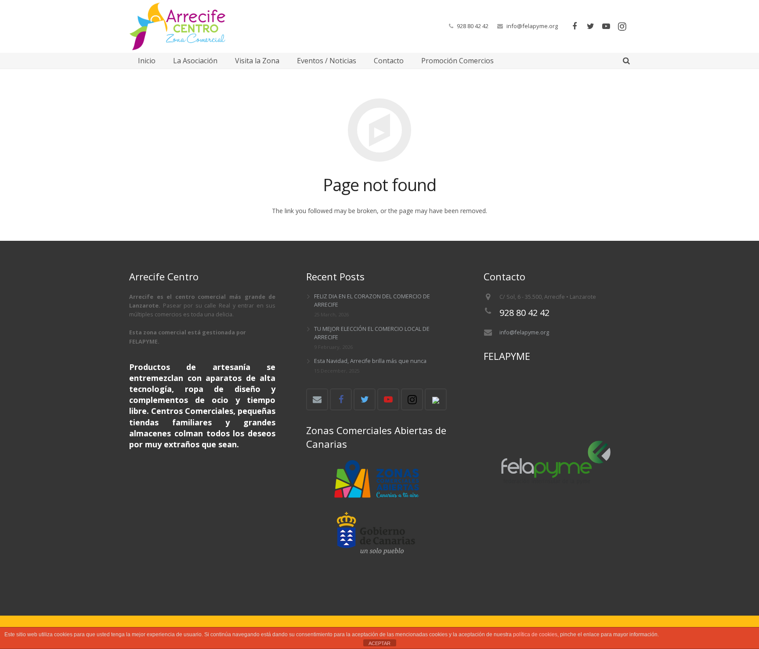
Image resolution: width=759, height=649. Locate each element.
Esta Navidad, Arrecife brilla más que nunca (370, 361)
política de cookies (535, 634)
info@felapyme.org (532, 26)
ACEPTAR (379, 643)
